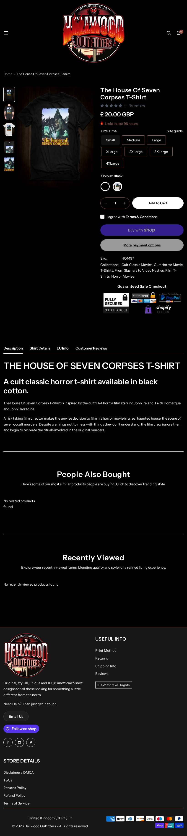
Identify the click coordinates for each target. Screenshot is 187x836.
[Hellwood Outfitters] (93, 33)
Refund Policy (14, 795)
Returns (101, 658)
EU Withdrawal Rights (114, 685)
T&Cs (7, 780)
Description (13, 348)
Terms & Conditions (141, 217)
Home (7, 74)
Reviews (101, 673)
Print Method (106, 650)
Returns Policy (14, 788)
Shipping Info (105, 666)
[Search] (169, 33)
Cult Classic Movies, (138, 265)
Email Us (16, 716)
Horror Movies (122, 276)
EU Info (63, 348)
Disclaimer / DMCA (18, 772)
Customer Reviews (91, 348)
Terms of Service (16, 803)
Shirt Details (40, 348)
